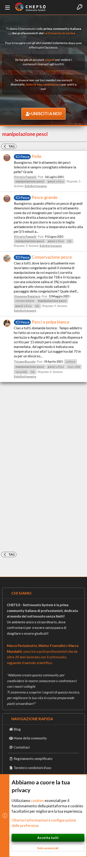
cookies (37, 800)
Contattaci (22, 747)
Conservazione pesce (46, 257)
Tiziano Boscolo (24, 361)
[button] (7, 7)
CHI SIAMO (21, 593)
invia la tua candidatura (43, 84)
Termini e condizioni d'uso (32, 768)
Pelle (31, 156)
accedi (50, 59)
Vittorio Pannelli (25, 177)
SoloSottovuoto (36, 186)
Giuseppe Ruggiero (27, 296)
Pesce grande (39, 197)
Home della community (30, 738)
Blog (17, 729)
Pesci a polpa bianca (45, 321)
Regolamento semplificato (33, 759)
